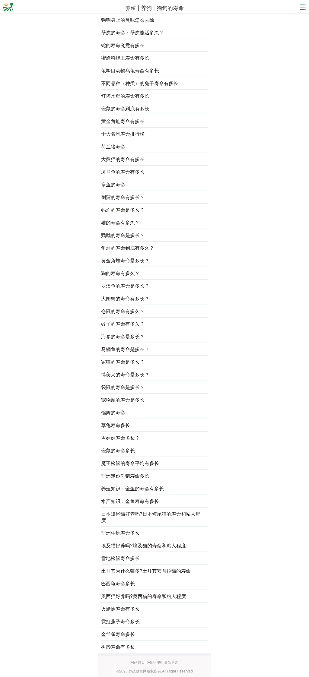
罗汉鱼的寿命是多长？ (125, 286)
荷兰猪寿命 (113, 146)
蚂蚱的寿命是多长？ (123, 210)
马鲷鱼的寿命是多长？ (125, 349)
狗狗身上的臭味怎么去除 (127, 20)
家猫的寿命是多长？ (123, 362)
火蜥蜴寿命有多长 (120, 609)
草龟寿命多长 (115, 425)
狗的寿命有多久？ (120, 273)
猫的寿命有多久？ (120, 222)
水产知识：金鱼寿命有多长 (130, 501)
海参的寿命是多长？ (123, 336)
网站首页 (138, 662)
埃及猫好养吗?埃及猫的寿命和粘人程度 (143, 545)
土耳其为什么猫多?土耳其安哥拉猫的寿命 (146, 571)
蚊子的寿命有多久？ (123, 324)
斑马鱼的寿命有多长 (123, 172)
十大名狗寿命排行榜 (123, 134)
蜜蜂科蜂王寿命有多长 (125, 58)
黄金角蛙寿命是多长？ (125, 260)
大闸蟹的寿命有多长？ (125, 298)
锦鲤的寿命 (113, 412)
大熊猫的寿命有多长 (123, 159)
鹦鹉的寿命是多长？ (123, 235)
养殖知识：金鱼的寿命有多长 (132, 488)
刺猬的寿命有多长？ (123, 197)
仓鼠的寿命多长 (118, 450)
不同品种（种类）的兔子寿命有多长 (139, 83)
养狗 (146, 7)
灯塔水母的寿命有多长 (125, 96)
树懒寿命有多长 (118, 647)
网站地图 (155, 662)
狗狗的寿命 (170, 7)
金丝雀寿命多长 (118, 634)
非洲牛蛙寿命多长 (120, 533)
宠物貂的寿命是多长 (123, 400)
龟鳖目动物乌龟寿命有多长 (130, 70)
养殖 (131, 7)
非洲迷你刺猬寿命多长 (125, 476)
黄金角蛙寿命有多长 (123, 121)
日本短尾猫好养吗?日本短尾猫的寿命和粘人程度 (150, 517)
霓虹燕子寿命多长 (120, 621)
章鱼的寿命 (113, 184)
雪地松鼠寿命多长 (120, 558)
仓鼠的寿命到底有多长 (125, 108)
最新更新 (171, 662)
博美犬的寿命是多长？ (125, 374)
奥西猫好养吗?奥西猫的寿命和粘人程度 (143, 596)
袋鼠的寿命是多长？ (123, 387)
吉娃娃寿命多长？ (120, 438)
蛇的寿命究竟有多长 (123, 45)
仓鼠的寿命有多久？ (123, 311)
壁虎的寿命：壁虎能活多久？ (132, 32)
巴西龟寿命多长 (118, 583)
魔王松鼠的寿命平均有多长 (130, 463)
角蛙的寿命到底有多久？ (127, 248)
